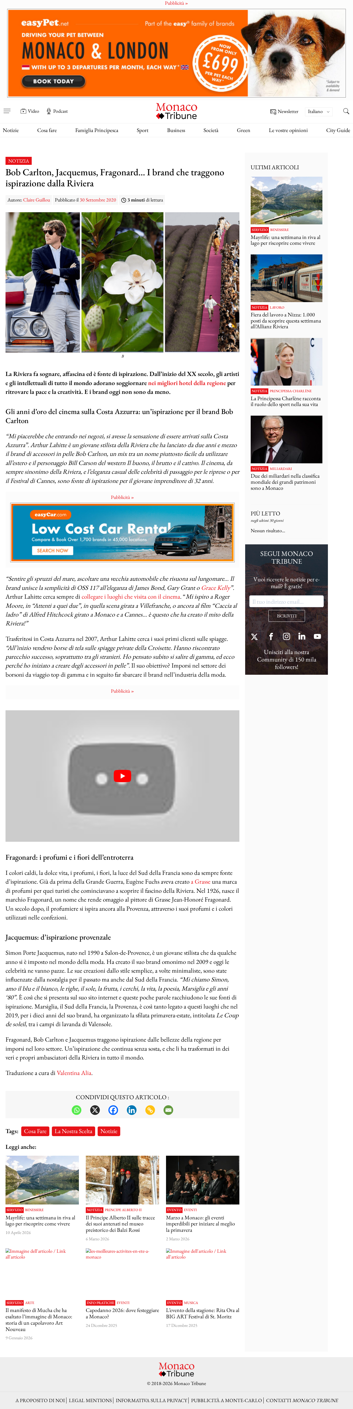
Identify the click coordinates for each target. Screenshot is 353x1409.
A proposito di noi (40, 1400)
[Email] (168, 1110)
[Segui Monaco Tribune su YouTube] (317, 637)
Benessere (34, 1210)
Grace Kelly (215, 587)
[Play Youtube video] (122, 776)
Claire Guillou (36, 200)
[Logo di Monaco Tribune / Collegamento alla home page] (176, 110)
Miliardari (281, 469)
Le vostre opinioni (288, 130)
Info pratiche (100, 1303)
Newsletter (288, 111)
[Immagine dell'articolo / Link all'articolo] (42, 1180)
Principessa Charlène (291, 391)
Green (243, 130)
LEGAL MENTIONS (90, 1400)
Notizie (11, 130)
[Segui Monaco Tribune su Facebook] (271, 637)
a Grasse (200, 881)
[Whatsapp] (76, 1110)
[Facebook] (113, 1110)
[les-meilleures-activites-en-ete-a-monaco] (122, 1272)
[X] (95, 1110)
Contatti (302, 1400)
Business (176, 130)
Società (211, 130)
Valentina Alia (74, 1072)
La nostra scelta (73, 1131)
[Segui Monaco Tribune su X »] (256, 637)
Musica (191, 1303)
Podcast (60, 111)
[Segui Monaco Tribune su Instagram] (287, 637)
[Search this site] (346, 112)
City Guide (338, 130)
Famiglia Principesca (96, 130)
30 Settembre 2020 (98, 200)
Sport (142, 130)
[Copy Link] (150, 1110)
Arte (29, 1303)
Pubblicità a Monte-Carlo (226, 1400)
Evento (174, 1210)
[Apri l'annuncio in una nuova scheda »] (176, 53)
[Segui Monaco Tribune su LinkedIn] (302, 637)
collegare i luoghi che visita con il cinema (131, 596)
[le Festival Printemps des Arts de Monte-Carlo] (202, 1180)
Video (33, 111)
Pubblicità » (122, 497)
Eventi (190, 1210)
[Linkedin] (132, 1110)
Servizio (15, 1210)
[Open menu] (7, 107)
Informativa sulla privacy (151, 1400)
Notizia (18, 161)
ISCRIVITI (286, 616)
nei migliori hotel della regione (187, 382)
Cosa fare (47, 130)
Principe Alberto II (123, 1210)
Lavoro (277, 308)
